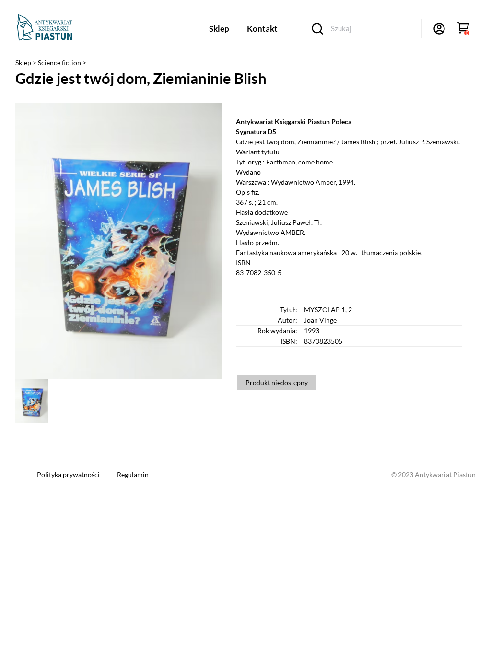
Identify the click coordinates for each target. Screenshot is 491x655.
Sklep (219, 28)
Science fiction (60, 62)
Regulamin (133, 474)
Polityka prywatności (69, 474)
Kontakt (262, 28)
